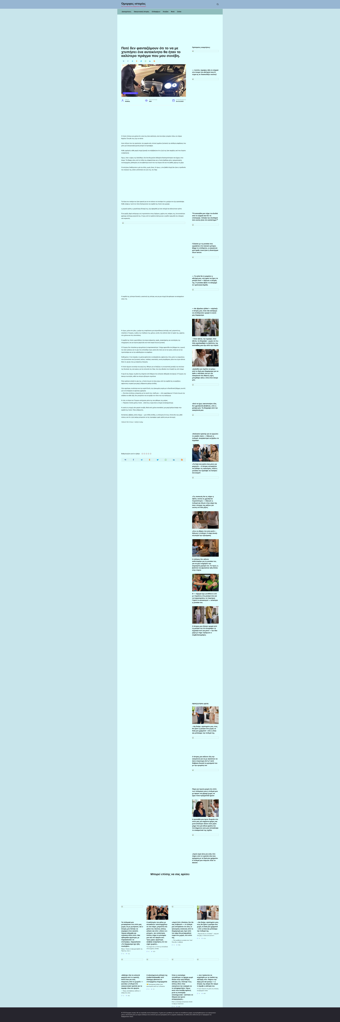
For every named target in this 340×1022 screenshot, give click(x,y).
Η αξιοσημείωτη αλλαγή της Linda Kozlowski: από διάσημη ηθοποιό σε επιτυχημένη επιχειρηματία (157, 978)
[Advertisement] (170, 31)
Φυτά (172, 11)
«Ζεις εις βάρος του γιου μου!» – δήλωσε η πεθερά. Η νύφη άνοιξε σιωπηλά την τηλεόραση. (204, 533)
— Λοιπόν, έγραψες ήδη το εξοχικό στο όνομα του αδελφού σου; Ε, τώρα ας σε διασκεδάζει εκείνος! (205, 72)
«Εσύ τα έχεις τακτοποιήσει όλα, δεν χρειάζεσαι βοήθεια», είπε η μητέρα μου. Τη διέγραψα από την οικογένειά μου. (205, 407)
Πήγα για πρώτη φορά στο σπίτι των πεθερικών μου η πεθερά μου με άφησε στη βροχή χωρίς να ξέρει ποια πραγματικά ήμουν (205, 792)
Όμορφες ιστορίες (133, 3)
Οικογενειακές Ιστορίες (141, 11)
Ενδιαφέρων (156, 11)
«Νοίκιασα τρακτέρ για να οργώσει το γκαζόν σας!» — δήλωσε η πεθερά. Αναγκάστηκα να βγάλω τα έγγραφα (205, 437)
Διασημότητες (126, 11)
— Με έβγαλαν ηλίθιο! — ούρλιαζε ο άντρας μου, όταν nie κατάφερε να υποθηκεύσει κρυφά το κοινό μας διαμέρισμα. (205, 312)
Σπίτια (179, 11)
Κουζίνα (165, 11)
